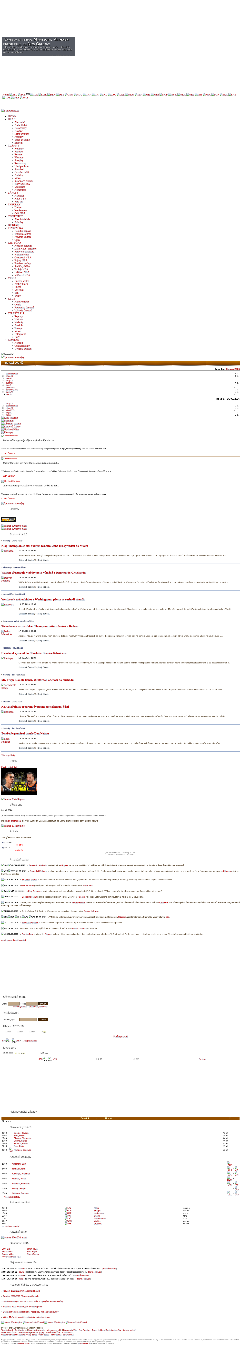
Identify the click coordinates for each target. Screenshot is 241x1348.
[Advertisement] (99, 24)
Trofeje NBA (21, 269)
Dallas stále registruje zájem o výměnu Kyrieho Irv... (29, 440)
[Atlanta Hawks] (13, 94)
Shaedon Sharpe (29, 880)
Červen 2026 (233, 369)
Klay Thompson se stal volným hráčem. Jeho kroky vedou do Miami (44, 545)
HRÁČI (12, 119)
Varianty (18, 322)
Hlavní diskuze (109, 1268)
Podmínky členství (24, 307)
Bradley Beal (27, 934)
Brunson (97, 1224)
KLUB (11, 298)
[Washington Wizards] (24, 97)
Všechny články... (9, 755)
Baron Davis (32, 1249)
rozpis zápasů (30, 1041)
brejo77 (9, 392)
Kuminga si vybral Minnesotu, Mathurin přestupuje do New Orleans (36, 41)
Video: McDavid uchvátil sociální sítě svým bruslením (26, 1317)
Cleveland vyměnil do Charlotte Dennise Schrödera (33, 653)
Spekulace (19, 186)
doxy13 (9, 380)
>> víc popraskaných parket (13, 940)
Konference (20, 210)
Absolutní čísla (22, 219)
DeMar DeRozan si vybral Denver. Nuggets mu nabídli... (31, 463)
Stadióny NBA (22, 266)
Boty (17, 336)
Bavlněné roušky (113, 1330)
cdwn (21, 1268)
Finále (43, 1032)
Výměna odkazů (22, 348)
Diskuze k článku (26, 560)
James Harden (78, 903)
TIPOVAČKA (15, 228)
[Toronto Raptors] (6, 97)
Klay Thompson (13, 821)
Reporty (18, 316)
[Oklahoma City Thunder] (181, 94)
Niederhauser (100, 1218)
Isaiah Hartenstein (30, 923)
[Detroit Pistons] (60, 94)
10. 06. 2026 (8, 1053)
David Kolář (17, 541)
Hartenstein (99, 1213)
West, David (19, 1135)
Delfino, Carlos (20, 1141)
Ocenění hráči (21, 172)
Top (16, 292)
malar (8, 415)
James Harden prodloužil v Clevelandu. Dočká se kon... (31, 485)
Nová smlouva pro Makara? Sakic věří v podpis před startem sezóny (33, 1301)
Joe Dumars (7, 1251)
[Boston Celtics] (22, 94)
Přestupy (18, 136)
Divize (17, 207)
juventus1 (10, 387)
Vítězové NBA (22, 275)
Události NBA (22, 272)
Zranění (18, 142)
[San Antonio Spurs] (232, 94)
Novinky (19, 148)
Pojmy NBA (21, 260)
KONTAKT (14, 339)
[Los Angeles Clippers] (112, 94)
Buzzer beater (21, 281)
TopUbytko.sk (7, 1330)
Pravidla (18, 325)
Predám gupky (37, 1332)
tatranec (9, 383)
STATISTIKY (15, 216)
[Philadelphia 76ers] (198, 94)
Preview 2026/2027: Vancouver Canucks (21, 1296)
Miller (96, 1208)
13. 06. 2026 (20, 1053)
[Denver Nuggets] (51, 94)
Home (5, 94)
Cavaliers (163, 903)
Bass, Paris (19, 1146)
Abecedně (19, 122)
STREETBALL (16, 313)
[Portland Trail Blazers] (215, 94)
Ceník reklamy (22, 345)
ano (3, 842)
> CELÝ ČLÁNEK (8, 453)
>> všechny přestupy (11, 1197)
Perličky (18, 175)
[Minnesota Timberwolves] (155, 94)
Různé (17, 286)
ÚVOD (12, 116)
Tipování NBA (22, 183)
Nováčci (18, 130)
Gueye (97, 1216)
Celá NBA (20, 213)
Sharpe (97, 1211)
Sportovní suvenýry (36, 1330)
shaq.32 (9, 376)
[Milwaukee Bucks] (147, 94)
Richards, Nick (18, 1169)
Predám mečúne (53, 1332)
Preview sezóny (22, 263)
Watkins (97, 1221)
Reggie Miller (8, 1254)
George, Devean (21, 1133)
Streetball (19, 169)
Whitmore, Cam (19, 1164)
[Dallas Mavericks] (43, 94)
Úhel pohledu (21, 166)
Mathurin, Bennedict (21, 1183)
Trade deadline (22, 139)
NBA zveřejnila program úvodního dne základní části (35, 706)
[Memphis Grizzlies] (129, 94)
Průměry (18, 222)
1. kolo (7, 1031)
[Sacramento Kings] (224, 94)
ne (3, 848)
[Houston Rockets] (78, 94)
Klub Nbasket (21, 301)
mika (21, 1279)
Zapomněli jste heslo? (38, 1006)
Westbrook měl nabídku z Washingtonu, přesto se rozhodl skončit (43, 599)
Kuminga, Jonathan (21, 1174)
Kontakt (18, 342)
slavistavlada (12, 374)
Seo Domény (84, 1330)
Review (18, 154)
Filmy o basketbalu (24, 251)
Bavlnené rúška (70, 1330)
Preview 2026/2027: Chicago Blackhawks (21, 1291)
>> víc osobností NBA (11, 1257)
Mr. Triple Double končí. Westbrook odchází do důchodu (37, 679)
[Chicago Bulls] (95, 94)
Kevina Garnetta (79, 928)
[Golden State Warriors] (69, 94)
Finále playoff (120, 1036)
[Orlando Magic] (190, 94)
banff (8, 385)
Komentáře (20, 189)
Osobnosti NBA (22, 257)
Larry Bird (6, 1249)
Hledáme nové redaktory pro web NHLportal (22, 1306)
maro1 (9, 378)
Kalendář (19, 195)
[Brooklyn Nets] (28, 94)
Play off (18, 201)
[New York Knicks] (172, 94)
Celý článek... (44, 560)
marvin (9, 394)
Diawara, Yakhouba (22, 1138)
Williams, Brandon (20, 1193)
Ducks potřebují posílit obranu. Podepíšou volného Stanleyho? (31, 1312)
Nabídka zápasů (22, 231)
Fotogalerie (20, 334)
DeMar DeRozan (29, 897)
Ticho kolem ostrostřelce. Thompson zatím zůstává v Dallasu (39, 626)
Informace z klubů (23, 181)
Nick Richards (27, 885)
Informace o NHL (54, 1330)
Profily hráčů (21, 284)
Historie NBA (21, 254)
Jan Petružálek (19, 567)
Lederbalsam (24, 1332)
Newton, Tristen (19, 1178)
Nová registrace (20, 1006)
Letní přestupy (21, 133)
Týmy (17, 295)
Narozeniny (20, 128)
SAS (17, 1041)
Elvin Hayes (32, 1251)
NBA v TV (20, 198)
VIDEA (12, 278)
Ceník (17, 304)
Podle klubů (20, 125)
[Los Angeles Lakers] (121, 94)
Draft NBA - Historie (25, 248)
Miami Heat (88, 885)
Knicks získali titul (9, 767)
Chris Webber (33, 1254)
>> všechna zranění (10, 1226)
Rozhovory (20, 163)
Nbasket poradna (23, 245)
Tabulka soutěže (22, 233)
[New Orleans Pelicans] (164, 94)
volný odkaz (67, 1332)
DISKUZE (13, 225)
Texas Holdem (98, 1330)
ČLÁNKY (13, 145)
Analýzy (18, 160)
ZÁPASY (13, 192)
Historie (18, 319)
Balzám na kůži (129, 1330)
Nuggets (81, 897)
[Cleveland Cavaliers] (34, 94)
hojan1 (9, 413)
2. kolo (19, 1031)
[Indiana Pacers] (103, 94)
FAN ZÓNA (14, 242)
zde (167, 917)
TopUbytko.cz (21, 1330)
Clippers (64, 865)
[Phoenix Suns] (207, 94)
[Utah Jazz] (15, 97)
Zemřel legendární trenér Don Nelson (25, 733)
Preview (18, 151)
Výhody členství (22, 310)
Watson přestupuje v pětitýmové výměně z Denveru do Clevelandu (43, 572)
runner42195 (12, 390)
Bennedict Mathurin (38, 865)
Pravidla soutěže (22, 236)
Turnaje (18, 328)
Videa (17, 178)
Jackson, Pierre (21, 1143)
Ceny (17, 239)
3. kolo (31, 1031)
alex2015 (10, 410)
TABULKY (14, 204)
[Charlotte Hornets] (87, 94)
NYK (4, 1041)
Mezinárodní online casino (13, 1335)
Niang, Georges (19, 1188)
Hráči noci (44, 1053)
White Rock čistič (8, 1332)
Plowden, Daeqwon (22, 1150)
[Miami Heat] (138, 94)
